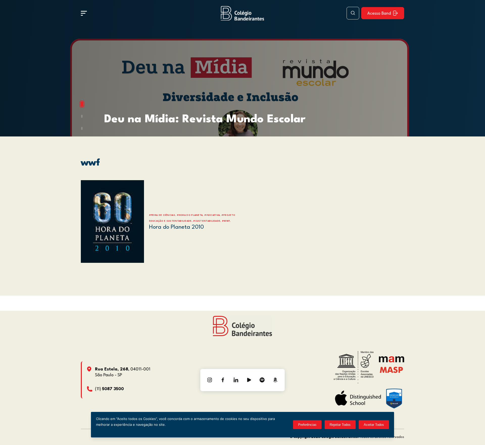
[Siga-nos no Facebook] (223, 380)
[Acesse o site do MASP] (391, 369)
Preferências (307, 425)
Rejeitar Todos (340, 425)
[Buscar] (353, 13)
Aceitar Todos (374, 425)
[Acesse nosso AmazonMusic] (275, 380)
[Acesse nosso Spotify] (262, 380)
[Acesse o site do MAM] (391, 361)
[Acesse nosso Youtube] (249, 380)
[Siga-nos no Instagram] (210, 380)
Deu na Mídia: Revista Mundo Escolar (204, 119)
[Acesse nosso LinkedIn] (236, 380)
